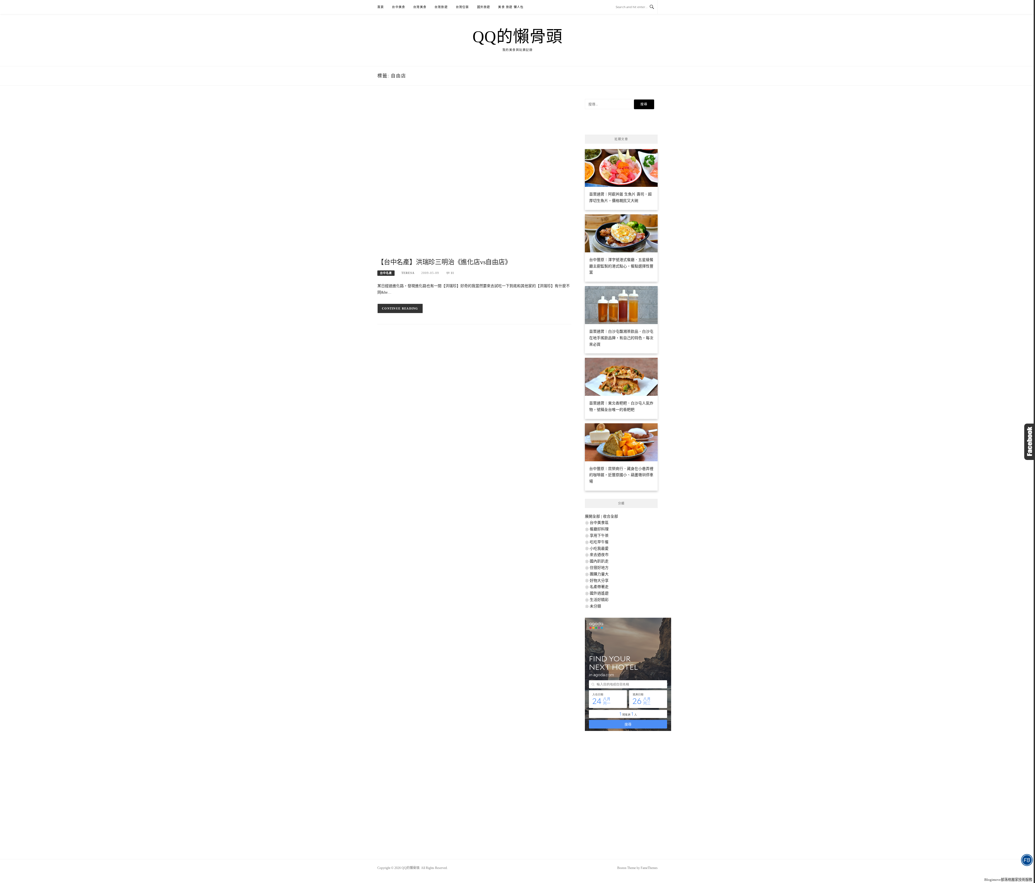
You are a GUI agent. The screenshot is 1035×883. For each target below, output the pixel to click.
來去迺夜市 (599, 555)
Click (1029, 442)
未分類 (595, 606)
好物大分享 (599, 581)
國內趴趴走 (599, 561)
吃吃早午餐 (599, 542)
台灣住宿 (462, 7)
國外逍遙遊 (599, 593)
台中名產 (386, 273)
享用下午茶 (599, 536)
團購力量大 (599, 574)
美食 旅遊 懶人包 (510, 7)
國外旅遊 (483, 7)
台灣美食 (419, 7)
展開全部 (592, 516)
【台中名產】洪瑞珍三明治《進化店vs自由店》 (444, 262)
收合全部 (610, 516)
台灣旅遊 (441, 7)
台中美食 (398, 7)
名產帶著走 (599, 587)
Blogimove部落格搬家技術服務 (1008, 880)
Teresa (408, 272)
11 (452, 272)
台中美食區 (599, 523)
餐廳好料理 (599, 529)
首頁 (380, 7)
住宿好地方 (599, 568)
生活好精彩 (599, 600)
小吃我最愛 (599, 549)
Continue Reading (400, 308)
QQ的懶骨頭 (517, 37)
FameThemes (649, 868)
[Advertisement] (474, 178)
